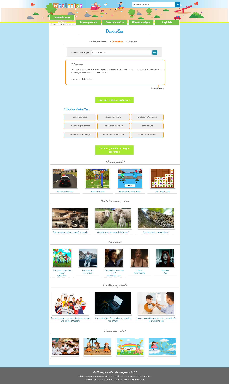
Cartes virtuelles (114, 22)
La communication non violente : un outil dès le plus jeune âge (156, 319)
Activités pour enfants (62, 20)
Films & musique (141, 22)
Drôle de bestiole (147, 134)
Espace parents (88, 22)
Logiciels (167, 22)
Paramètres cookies (137, 379)
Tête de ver (147, 125)
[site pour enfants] (67, 5)
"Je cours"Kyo (165, 271)
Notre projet (96, 379)
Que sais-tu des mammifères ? (156, 232)
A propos (88, 379)
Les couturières (80, 116)
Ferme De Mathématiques (130, 191)
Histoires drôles (99, 41)
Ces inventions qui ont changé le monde (70, 232)
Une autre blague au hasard (114, 100)
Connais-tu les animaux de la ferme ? (113, 232)
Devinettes (117, 41)
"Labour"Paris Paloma (139, 271)
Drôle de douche (113, 116)
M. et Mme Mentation (113, 134)
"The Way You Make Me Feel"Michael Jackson (114, 273)
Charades (132, 41)
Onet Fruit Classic (162, 191)
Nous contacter (107, 379)
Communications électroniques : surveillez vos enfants (113, 319)
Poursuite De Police (65, 191)
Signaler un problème (121, 379)
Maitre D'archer (97, 191)
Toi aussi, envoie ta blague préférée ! (114, 150)
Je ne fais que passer (80, 125)
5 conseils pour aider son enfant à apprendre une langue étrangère (70, 319)
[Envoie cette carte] (65, 356)
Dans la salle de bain (113, 125)
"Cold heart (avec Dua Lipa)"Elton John (62, 273)
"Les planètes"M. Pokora (87, 271)
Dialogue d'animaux (147, 116)
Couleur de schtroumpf (80, 134)
